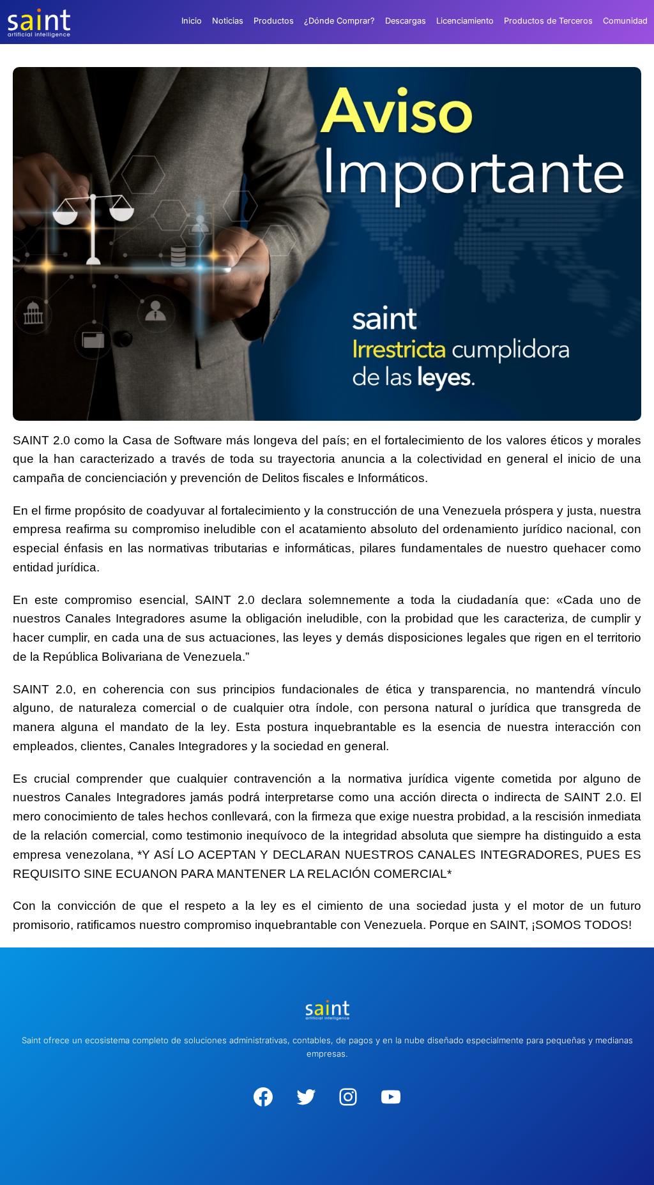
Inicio (191, 21)
